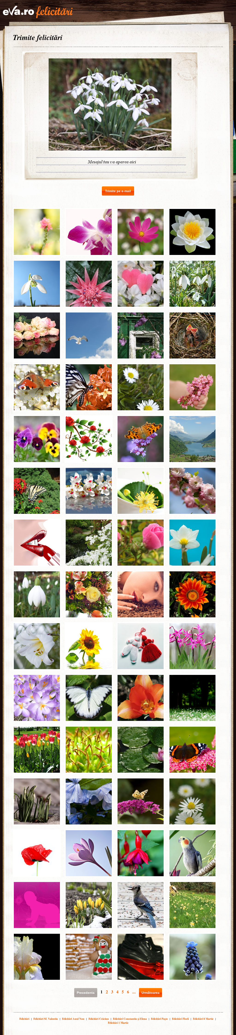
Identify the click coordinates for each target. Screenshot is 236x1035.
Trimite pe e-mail (118, 191)
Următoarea (150, 993)
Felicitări (24, 1019)
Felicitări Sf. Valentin (45, 1019)
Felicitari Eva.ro (38, 12)
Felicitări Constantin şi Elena (130, 1019)
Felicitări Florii (180, 1019)
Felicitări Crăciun (98, 1019)
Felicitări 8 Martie (203, 1019)
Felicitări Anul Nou (73, 1019)
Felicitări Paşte (159, 1019)
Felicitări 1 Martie (118, 1023)
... (134, 992)
